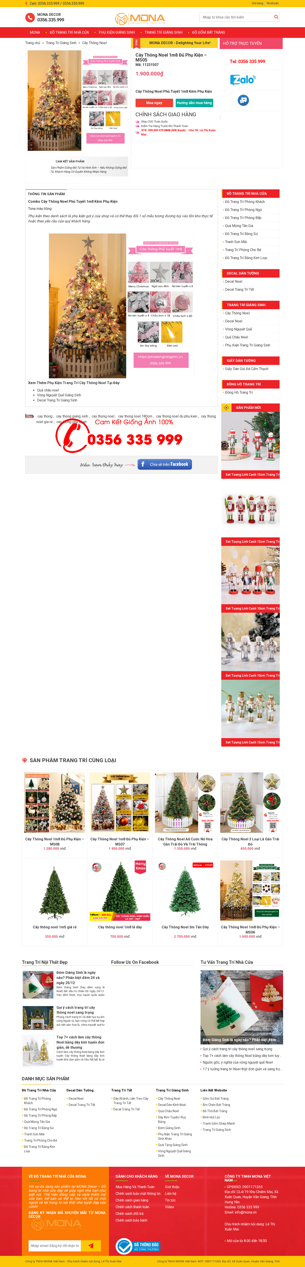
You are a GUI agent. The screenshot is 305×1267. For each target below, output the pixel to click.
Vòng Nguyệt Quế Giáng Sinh (59, 395)
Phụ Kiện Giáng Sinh (117, 32)
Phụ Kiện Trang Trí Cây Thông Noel (76, 383)
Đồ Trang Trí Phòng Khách (245, 202)
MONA (35, 32)
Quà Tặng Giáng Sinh (173, 1145)
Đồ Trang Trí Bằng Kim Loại (246, 258)
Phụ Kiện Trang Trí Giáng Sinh (247, 345)
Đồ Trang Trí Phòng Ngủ (243, 210)
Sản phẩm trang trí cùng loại (73, 760)
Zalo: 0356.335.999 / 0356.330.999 (56, 3)
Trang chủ (32, 43)
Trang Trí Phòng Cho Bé (243, 250)
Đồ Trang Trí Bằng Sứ (241, 234)
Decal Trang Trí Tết (239, 289)
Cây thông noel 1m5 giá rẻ (55, 927)
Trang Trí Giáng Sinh (163, 32)
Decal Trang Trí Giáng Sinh (57, 400)
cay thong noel (103, 416)
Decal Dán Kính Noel (172, 1105)
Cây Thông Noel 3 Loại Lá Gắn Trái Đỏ (250, 841)
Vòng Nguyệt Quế (238, 329)
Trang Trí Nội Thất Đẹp (44, 962)
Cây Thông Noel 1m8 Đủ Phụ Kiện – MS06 (250, 929)
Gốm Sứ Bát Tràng (216, 1098)
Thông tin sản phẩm (46, 194)
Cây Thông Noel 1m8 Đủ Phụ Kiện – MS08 (54, 841)
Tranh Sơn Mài (236, 242)
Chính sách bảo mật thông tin (138, 1193)
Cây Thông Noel (94, 43)
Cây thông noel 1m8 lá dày (120, 927)
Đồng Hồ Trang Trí (239, 392)
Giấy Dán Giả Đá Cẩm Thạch (246, 369)
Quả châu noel (48, 390)
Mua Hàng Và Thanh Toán (135, 1187)
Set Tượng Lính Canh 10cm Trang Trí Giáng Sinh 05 (263, 608)
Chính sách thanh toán (132, 1207)
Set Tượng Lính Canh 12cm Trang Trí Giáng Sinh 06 (263, 541)
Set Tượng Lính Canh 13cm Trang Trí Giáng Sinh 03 (263, 742)
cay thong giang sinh (72, 416)
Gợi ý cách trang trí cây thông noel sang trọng (237, 1049)
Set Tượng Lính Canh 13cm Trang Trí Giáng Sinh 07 (263, 474)
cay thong (45, 416)
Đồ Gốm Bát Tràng (208, 32)
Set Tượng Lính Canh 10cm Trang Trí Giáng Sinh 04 (263, 675)
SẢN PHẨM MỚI (248, 408)
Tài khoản (272, 3)
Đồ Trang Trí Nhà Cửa (69, 32)
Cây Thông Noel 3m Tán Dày (185, 927)
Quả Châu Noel (236, 337)
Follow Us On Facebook (135, 962)
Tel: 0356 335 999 (247, 61)
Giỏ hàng (257, 3)
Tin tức (170, 1200)
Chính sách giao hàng (132, 1200)
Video (169, 1207)
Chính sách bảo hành (131, 1220)
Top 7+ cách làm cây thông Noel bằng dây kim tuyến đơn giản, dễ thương (80, 1042)
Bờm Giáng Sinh (169, 1128)
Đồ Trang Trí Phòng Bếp (243, 218)
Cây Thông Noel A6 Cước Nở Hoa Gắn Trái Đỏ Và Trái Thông (185, 841)
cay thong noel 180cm (135, 416)
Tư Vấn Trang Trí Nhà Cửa (227, 962)
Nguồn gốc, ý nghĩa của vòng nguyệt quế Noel (238, 1062)
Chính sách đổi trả (130, 1214)
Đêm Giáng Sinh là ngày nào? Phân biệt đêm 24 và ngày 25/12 (78, 977)
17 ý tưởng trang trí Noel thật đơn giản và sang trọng (243, 1069)
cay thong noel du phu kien (176, 416)
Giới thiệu (172, 1187)
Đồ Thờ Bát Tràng (215, 1111)
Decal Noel (233, 281)
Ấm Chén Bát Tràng (216, 1105)
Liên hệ (170, 1193)
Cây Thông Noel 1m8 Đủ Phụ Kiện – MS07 (119, 841)
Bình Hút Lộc (211, 1117)
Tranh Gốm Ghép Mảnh (219, 1123)
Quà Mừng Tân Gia (239, 226)
